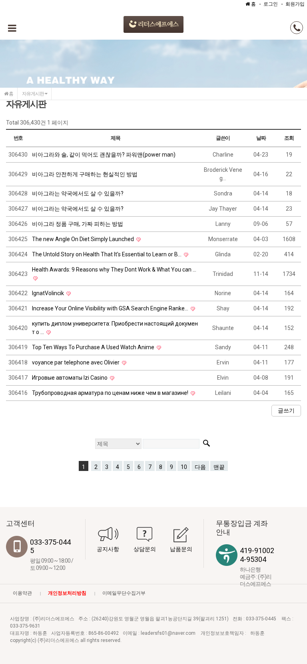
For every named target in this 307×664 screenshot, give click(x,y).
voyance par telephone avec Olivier (76, 362)
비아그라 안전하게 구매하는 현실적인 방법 (85, 174)
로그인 (270, 4)
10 (184, 467)
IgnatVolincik (48, 293)
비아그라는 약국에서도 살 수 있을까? (78, 193)
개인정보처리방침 (67, 593)
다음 (200, 467)
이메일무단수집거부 (124, 593)
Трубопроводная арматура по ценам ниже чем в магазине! (110, 393)
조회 (288, 138)
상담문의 (145, 549)
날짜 (260, 138)
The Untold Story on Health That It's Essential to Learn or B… (107, 254)
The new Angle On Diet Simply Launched (83, 239)
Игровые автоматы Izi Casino (70, 377)
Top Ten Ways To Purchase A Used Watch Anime (93, 347)
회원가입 (295, 4)
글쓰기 (286, 410)
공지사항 (108, 549)
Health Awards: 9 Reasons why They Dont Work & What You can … (114, 269)
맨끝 (219, 467)
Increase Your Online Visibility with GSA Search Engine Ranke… (110, 308)
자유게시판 (33, 94)
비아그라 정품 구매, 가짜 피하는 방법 (77, 224)
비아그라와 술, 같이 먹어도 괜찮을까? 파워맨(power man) (103, 154)
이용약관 (22, 593)
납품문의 (181, 549)
